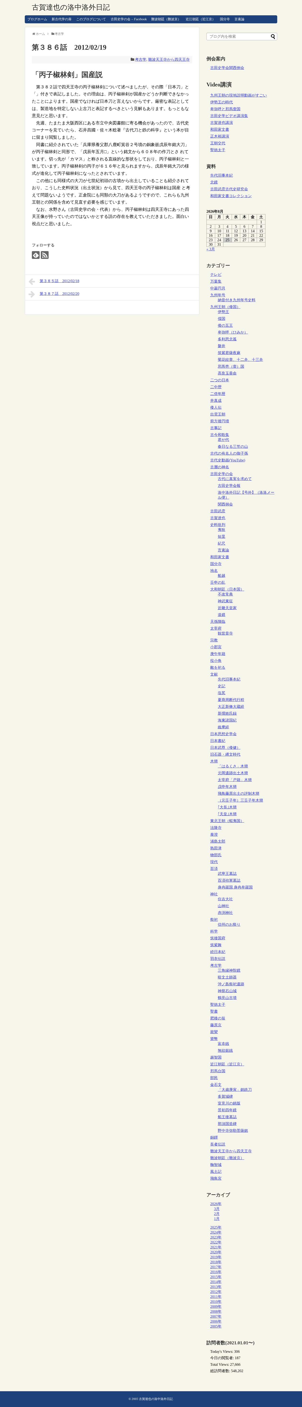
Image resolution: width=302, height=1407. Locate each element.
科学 (214, 931)
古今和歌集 (219, 435)
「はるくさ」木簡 (233, 766)
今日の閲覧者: (222, 1358)
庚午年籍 (217, 654)
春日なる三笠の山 (233, 447)
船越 (221, 576)
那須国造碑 (227, 1124)
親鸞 (214, 1032)
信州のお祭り (229, 924)
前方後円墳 (219, 421)
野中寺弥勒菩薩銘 (233, 1131)
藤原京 (216, 1025)
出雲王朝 (217, 414)
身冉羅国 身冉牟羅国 (235, 887)
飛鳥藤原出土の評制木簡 (238, 793)
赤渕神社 (225, 913)
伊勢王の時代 (221, 102)
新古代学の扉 (61, 19)
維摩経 (223, 727)
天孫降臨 (217, 622)
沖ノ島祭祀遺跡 (231, 984)
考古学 (140, 59)
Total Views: (220, 1364)
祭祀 (214, 920)
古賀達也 (217, 518)
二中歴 (216, 387)
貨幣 (214, 1039)
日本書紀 (217, 741)
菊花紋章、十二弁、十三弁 (240, 360)
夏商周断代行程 (231, 700)
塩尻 (221, 693)
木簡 (214, 761)
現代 (214, 862)
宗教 (214, 640)
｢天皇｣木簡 (227, 814)
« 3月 (210, 249)
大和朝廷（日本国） (227, 589)
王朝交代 (217, 143)
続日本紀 (217, 952)
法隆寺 (216, 828)
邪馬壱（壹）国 (231, 366)
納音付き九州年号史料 (237, 300)
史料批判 (217, 525)
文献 (214, 674)
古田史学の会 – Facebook (129, 19)
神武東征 (225, 601)
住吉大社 (225, 899)
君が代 (223, 440)
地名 (214, 571)
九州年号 (217, 295)
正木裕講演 (219, 136)
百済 (214, 869)
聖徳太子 (217, 150)
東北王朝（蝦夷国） (227, 821)
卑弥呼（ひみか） (233, 332)
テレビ (216, 275)
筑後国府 (217, 938)
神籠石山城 (227, 991)
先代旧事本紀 (221, 175)
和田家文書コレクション (231, 196)
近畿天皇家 (227, 608)
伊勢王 (223, 312)
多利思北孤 (227, 339)
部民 (214, 1078)
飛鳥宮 (216, 1178)
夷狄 (221, 530)
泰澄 (214, 834)
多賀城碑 (225, 1096)
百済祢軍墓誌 (229, 880)
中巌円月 (217, 288)
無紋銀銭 (225, 1050)
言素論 (239, 19)
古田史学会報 (229, 486)
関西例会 (225, 504)
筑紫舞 (216, 945)
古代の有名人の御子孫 (229, 453)
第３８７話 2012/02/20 (59, 294)
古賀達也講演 (221, 123)
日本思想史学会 (223, 734)
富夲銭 (223, 1044)
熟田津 (216, 848)
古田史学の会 (221, 474)
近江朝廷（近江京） (200, 19)
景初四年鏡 (227, 1110)
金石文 (216, 1085)
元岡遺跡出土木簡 (233, 773)
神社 (214, 894)
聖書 (214, 1011)
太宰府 (216, 628)
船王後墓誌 (227, 1117)
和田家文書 (219, 129)
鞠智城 (216, 1165)
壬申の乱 (217, 582)
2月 (217, 1214)
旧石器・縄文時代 (225, 754)
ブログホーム (37, 19)
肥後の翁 (217, 1018)
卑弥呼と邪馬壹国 (225, 109)
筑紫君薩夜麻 (229, 353)
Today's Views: (222, 1352)
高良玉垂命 (227, 373)
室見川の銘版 (229, 1103)
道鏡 (221, 615)
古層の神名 (219, 467)
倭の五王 (225, 325)
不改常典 (225, 594)
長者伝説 (217, 1144)
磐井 (221, 346)
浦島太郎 (217, 841)
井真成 (216, 401)
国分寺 (225, 19)
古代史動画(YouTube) (227, 460)
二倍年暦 (217, 394)
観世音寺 (225, 633)
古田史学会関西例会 (227, 68)
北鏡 (214, 182)
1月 (217, 1219)
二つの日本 (219, 380)
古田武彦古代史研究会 (229, 189)
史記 (221, 686)
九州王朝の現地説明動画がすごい (238, 95)
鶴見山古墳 (227, 998)
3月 (217, 1209)
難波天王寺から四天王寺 (169, 59)
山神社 (223, 906)
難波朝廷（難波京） (166, 19)
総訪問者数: (220, 1371)
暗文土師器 (227, 977)
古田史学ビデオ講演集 (229, 116)
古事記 (216, 428)
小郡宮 (216, 647)
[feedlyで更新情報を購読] (36, 255)
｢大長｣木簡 (227, 807)
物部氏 (216, 855)
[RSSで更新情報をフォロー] (45, 255)
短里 (221, 536)
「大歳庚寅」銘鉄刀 (235, 1090)
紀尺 (221, 543)
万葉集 (216, 281)
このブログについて (91, 19)
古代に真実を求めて (235, 479)
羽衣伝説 (217, 959)
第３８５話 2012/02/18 (59, 281)
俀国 (221, 319)
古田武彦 (217, 511)
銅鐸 (214, 1137)
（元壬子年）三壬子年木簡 (240, 800)
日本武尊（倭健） (225, 748)
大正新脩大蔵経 (231, 707)
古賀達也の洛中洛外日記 (71, 7)
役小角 (216, 661)
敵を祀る (217, 667)
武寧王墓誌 (227, 874)
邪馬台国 (217, 1071)
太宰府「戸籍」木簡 (235, 780)
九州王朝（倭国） (225, 307)
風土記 (216, 1172)
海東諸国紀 (227, 720)
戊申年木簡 (227, 787)
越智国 (216, 1057)
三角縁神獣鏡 (229, 970)
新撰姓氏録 (227, 713)
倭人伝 (216, 407)
